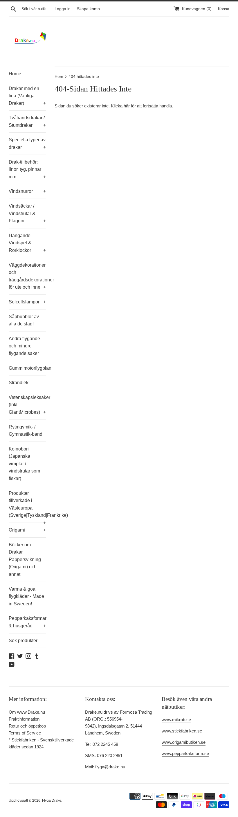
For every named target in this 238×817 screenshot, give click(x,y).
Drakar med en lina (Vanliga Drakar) (27, 96)
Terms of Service (25, 732)
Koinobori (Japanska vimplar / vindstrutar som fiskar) (24, 463)
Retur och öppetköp (27, 725)
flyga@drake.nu (110, 766)
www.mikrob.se (176, 719)
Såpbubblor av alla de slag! (24, 320)
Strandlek (18, 382)
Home (15, 73)
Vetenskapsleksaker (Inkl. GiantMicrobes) (27, 405)
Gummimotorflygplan (27, 368)
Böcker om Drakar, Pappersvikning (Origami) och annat (25, 559)
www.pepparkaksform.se (185, 753)
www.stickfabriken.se (182, 730)
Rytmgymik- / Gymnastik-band (25, 430)
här (127, 105)
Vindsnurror (27, 191)
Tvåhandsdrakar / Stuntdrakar (27, 121)
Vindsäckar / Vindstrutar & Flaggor (27, 213)
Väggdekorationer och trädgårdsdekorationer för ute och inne (27, 276)
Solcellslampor (27, 301)
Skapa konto (88, 9)
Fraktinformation (24, 719)
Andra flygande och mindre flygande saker (24, 346)
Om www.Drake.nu (27, 712)
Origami (27, 529)
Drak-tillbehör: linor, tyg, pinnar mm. (27, 169)
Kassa (223, 9)
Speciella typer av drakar (27, 143)
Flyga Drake (51, 800)
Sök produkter (23, 640)
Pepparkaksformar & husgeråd (27, 622)
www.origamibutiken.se (183, 742)
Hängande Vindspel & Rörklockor (27, 243)
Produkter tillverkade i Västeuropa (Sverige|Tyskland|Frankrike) (27, 507)
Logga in (63, 9)
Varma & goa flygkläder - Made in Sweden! (26, 596)
